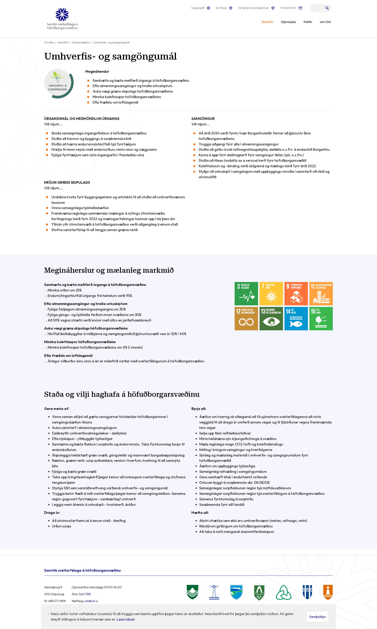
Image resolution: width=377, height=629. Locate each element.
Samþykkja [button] (317, 616)
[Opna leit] (320, 9)
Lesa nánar (126, 619)
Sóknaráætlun (81, 42)
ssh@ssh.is (91, 601)
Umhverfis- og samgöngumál (111, 42)
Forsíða (49, 42)
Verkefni (63, 42)
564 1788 (85, 594)
